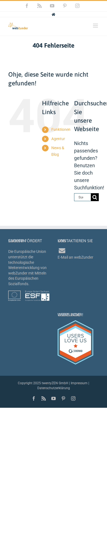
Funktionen (61, 129)
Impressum (79, 383)
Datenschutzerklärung (53, 388)
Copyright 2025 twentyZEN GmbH (43, 383)
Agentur (58, 139)
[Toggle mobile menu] (96, 25)
